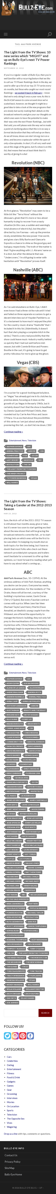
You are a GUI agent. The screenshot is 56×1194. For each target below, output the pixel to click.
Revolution (13, 464)
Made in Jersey (14, 863)
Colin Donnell (31, 737)
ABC (29, 446)
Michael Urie (13, 886)
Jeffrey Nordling (28, 814)
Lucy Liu (10, 859)
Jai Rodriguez (28, 796)
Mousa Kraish (13, 890)
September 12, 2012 (14, 68)
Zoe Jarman (12, 1002)
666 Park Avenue (14, 446)
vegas (34, 478)
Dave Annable (35, 746)
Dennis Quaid (31, 755)
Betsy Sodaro (31, 715)
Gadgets (11, 1081)
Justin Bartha (14, 832)
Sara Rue (32, 922)
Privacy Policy (12, 1161)
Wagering (12, 1126)
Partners (33, 904)
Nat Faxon (12, 895)
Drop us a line (10, 1133)
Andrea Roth (34, 692)
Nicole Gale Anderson (18, 899)
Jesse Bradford (14, 818)
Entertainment (15, 440)
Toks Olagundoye (16, 971)
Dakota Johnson (35, 742)
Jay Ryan (11, 814)
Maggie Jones (32, 863)
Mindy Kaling (30, 886)
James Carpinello (38, 800)
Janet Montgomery (16, 809)
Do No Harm (12, 760)
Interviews (12, 1098)
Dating (10, 1065)
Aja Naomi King (31, 683)
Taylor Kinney (34, 944)
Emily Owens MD (31, 769)
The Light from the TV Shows (21, 469)
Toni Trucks (36, 971)
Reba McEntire (14, 917)
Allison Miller (37, 688)
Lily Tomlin (30, 854)
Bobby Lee (27, 719)
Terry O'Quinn (37, 949)
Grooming (12, 1094)
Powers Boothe (15, 913)
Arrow (31, 451)
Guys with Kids (34, 787)
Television (31, 440)
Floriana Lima (33, 773)
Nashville (28, 460)
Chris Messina (31, 733)
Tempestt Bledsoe (16, 949)
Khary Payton (34, 841)
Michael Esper (14, 881)
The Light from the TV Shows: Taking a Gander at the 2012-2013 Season (28, 504)
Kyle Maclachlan (33, 845)
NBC (40, 460)
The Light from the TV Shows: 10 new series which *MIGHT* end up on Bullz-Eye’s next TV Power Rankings (27, 57)
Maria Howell (14, 872)
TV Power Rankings (16, 478)
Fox (25, 455)
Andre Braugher (15, 692)
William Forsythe (35, 989)
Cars (9, 1056)
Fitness (10, 1073)
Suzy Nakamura (39, 940)
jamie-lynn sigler (30, 805)
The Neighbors (14, 962)
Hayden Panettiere (16, 791)
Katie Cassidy (29, 836)
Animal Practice (15, 451)
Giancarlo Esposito (17, 782)
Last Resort (13, 460)
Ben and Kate (13, 715)
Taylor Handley (15, 944)
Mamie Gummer (35, 868)
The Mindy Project (16, 473)
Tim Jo (25, 967)
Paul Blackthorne (16, 908)
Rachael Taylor (35, 913)
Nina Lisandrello (15, 904)
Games (10, 1085)
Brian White (34, 724)
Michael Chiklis (31, 877)
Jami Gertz (12, 805)
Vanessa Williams (15, 980)
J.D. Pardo (11, 796)
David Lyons (35, 751)
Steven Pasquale (15, 935)
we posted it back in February (28, 92)
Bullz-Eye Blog (28, 1188)
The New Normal (34, 962)
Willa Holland (14, 989)
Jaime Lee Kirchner (16, 800)
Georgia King (21, 778)
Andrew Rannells (15, 697)
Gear (9, 1089)
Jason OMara (38, 809)
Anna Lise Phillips (31, 701)
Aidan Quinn (13, 683)
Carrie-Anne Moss (16, 728)
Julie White (30, 827)
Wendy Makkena (15, 985)
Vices (9, 1122)
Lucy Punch (25, 859)
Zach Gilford (32, 994)
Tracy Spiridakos (15, 976)
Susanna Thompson (17, 940)
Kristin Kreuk (13, 845)
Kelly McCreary (14, 841)
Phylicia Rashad (38, 908)
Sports (10, 1110)
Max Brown (12, 877)
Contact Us (11, 1155)
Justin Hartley (33, 832)
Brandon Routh (15, 724)
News (24, 440)
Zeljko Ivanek (27, 998)
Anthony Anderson (16, 706)
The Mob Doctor (38, 958)
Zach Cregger (14, 994)
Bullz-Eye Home (13, 1174)
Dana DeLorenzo (15, 746)
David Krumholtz (15, 751)
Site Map (9, 1168)
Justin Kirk (12, 836)
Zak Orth (11, 998)
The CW (27, 464)
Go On (35, 455)
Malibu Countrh (15, 868)
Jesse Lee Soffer (34, 818)
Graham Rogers (14, 787)
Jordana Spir (13, 827)
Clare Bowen (13, 737)
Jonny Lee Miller (33, 823)
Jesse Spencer (13, 823)
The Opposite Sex (15, 1118)
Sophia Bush (13, 931)
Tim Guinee (12, 967)
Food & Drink (13, 1077)
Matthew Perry (33, 872)
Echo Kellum (29, 760)
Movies (10, 1102)
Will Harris (12, 482)
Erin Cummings (14, 773)
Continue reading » (13, 431)
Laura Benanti (31, 850)
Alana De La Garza (16, 688)
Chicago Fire (13, 733)
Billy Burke (12, 719)
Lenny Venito (13, 854)
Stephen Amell (31, 931)
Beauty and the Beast (35, 710)
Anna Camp (12, 701)
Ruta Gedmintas (15, 922)
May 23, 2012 (10, 513)
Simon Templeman (37, 926)
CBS (42, 451)
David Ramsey (13, 755)
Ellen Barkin (13, 769)
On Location (13, 1106)
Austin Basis (13, 710)
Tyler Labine (35, 976)
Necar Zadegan (38, 895)
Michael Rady (32, 881)
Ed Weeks (11, 764)
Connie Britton (15, 742)
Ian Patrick (36, 791)
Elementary (13, 455)
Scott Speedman (15, 926)
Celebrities (12, 1061)
